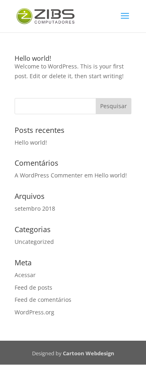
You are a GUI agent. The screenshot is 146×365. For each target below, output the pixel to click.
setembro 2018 (35, 208)
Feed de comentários (43, 299)
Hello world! (33, 58)
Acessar (25, 275)
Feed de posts (33, 287)
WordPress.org (34, 312)
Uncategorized (34, 241)
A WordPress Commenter (49, 175)
